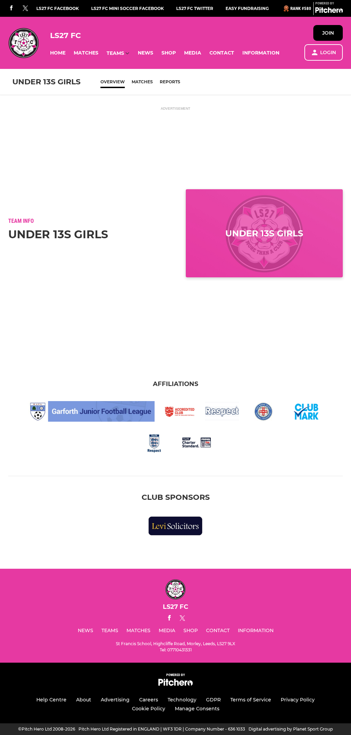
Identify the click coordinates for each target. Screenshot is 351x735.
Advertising (115, 700)
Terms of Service (250, 700)
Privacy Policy (298, 700)
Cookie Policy (148, 709)
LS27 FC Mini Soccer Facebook (127, 8)
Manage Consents (197, 709)
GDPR (213, 700)
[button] (58, 53)
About (83, 700)
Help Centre (51, 700)
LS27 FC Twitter (194, 8)
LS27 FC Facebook (57, 8)
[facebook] (11, 8)
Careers (148, 700)
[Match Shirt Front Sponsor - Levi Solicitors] (175, 527)
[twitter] (25, 8)
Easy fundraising (247, 8)
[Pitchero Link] (329, 11)
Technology (182, 700)
